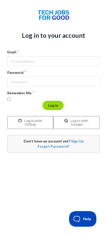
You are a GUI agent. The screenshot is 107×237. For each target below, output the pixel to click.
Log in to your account (53, 35)
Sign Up (77, 141)
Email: (12, 52)
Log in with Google (79, 122)
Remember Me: (19, 93)
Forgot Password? (53, 146)
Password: (15, 72)
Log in (53, 105)
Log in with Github (33, 122)
